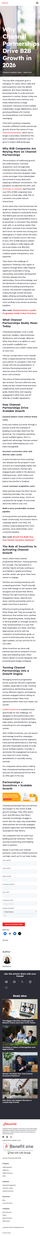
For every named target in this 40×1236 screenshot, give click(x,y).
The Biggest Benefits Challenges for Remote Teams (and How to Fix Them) (19, 1022)
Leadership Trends (15, 72)
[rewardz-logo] (5, 3)
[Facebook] (7, 1137)
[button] (37, 3)
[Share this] (14, 982)
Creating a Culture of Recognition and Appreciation (19, 1048)
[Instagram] (11, 1137)
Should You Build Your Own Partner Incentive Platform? (18, 1075)
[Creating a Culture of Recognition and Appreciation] (20, 1027)
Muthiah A (7, 966)
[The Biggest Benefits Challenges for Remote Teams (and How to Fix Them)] (20, 1001)
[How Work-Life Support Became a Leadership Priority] (20, 1080)
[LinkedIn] (3, 1137)
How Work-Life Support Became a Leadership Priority (17, 1101)
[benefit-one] (20, 1149)
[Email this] (6, 982)
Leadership (6, 72)
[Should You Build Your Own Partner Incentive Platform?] (20, 1054)
